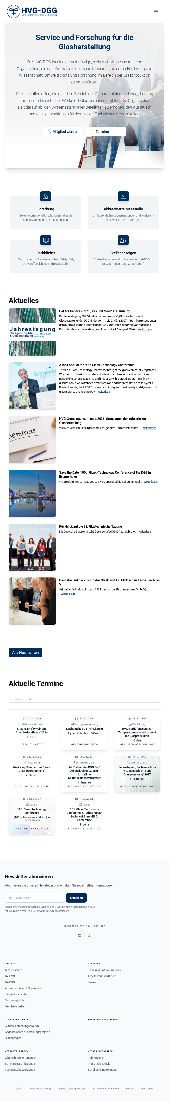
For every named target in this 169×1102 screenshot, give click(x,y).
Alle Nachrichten (25, 652)
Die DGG (10, 982)
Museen (92, 982)
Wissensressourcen (101, 1051)
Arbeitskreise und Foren (102, 976)
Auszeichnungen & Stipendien (23, 988)
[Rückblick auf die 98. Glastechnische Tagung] (32, 547)
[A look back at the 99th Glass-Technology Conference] (32, 385)
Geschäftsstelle (14, 1006)
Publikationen (96, 1057)
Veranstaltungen (16, 1051)
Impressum (147, 1088)
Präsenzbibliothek (99, 1063)
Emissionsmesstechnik (103, 1019)
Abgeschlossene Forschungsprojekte (27, 1032)
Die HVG (10, 976)
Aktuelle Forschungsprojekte (22, 1026)
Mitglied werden (65, 131)
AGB (18, 1088)
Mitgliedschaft (13, 970)
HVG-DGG (10, 964)
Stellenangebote (15, 1000)
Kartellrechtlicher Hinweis (106, 1088)
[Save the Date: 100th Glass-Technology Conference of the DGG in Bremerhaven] (32, 493)
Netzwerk (94, 964)
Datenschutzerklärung (39, 1088)
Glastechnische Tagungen (20, 1057)
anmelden (76, 897)
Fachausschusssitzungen (20, 1069)
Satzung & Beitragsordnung (71, 1088)
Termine (102, 131)
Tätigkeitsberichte (15, 994)
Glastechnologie (16, 1019)
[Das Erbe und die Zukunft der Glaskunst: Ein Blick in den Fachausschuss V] (32, 601)
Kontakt (130, 1088)
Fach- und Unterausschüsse (105, 970)
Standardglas (13, 1038)
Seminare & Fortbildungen (20, 1063)
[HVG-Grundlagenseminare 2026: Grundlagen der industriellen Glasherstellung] (32, 439)
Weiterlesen (145, 329)
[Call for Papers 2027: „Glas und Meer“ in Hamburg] (32, 332)
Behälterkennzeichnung (102, 1069)
